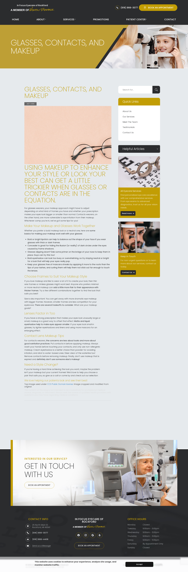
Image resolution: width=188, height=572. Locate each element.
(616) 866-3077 (40, 532)
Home (15, 19)
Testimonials (129, 127)
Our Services (128, 116)
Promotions (101, 19)
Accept (139, 564)
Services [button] (68, 19)
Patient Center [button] (136, 19)
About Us (127, 111)
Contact (170, 19)
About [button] (40, 19)
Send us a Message (41, 545)
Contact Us (128, 132)
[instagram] (85, 535)
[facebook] (78, 535)
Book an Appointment (39, 485)
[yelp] (99, 535)
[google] (92, 535)
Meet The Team (130, 122)
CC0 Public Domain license (60, 384)
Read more (127, 213)
